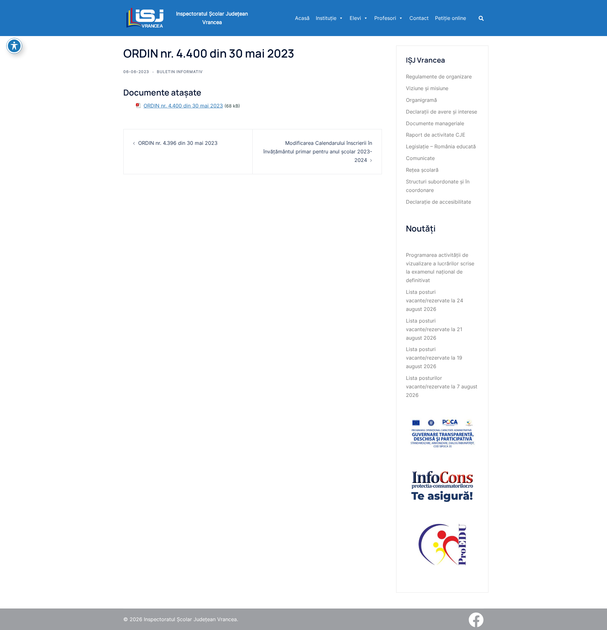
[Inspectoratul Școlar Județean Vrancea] (145, 17)
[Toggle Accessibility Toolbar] (14, 45)
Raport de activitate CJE (435, 135)
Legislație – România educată (441, 146)
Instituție (326, 18)
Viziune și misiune (427, 88)
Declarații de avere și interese (441, 111)
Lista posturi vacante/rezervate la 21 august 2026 (434, 329)
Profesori (385, 18)
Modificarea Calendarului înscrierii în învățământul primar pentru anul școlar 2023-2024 (317, 151)
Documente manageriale (435, 123)
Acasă (302, 18)
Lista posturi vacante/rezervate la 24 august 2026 (434, 300)
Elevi (355, 18)
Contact (419, 18)
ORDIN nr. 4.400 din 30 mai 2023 (183, 105)
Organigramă (421, 100)
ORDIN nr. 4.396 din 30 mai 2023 (178, 143)
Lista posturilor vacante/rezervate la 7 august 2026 (441, 386)
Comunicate (420, 158)
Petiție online (450, 18)
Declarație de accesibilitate (438, 202)
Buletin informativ (180, 71)
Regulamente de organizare (439, 76)
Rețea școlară (422, 170)
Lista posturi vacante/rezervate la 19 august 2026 (434, 357)
